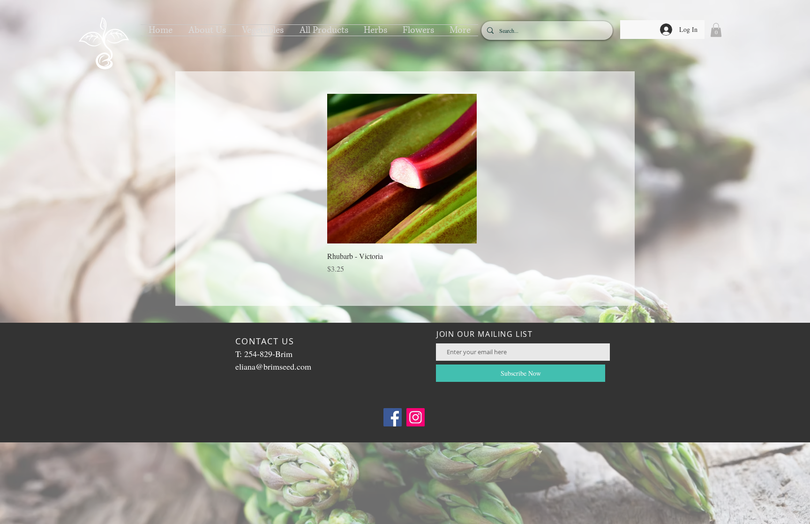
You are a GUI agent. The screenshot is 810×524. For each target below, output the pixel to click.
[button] (207, 30)
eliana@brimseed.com (273, 366)
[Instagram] (415, 417)
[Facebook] (392, 417)
